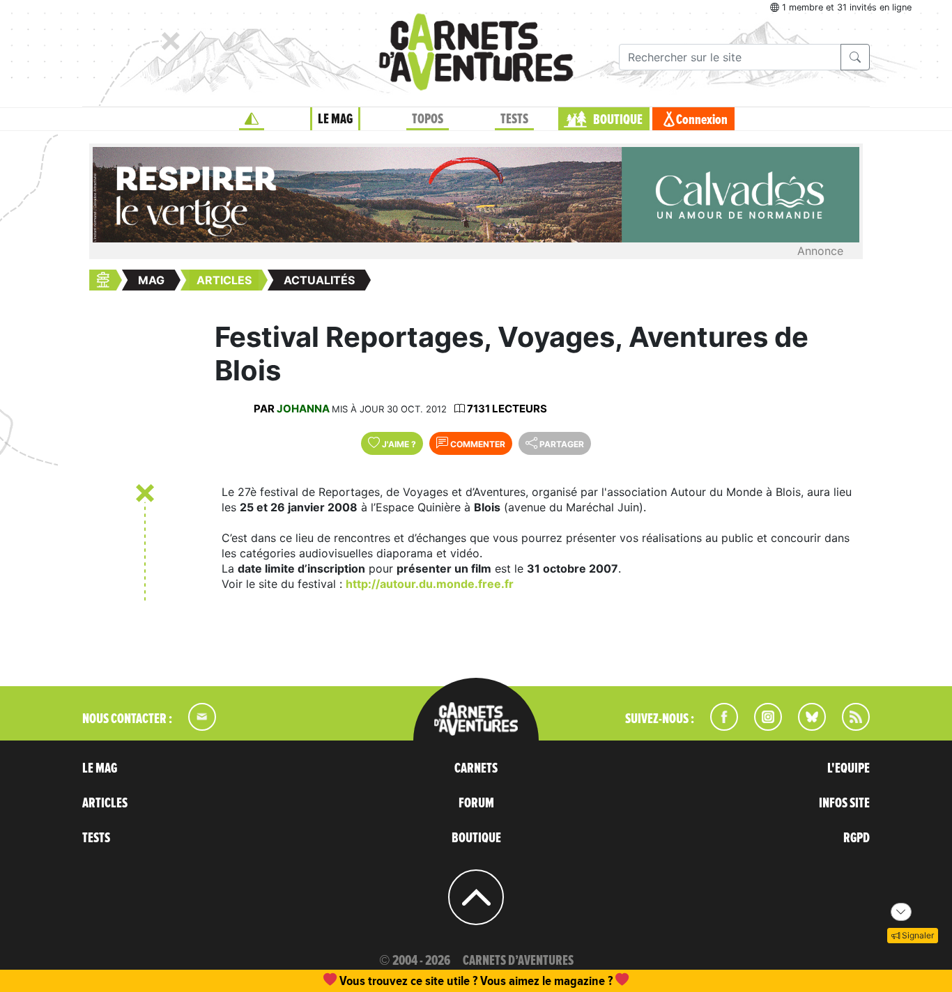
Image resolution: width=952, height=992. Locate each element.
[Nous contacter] (195, 727)
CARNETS (476, 768)
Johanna (303, 408)
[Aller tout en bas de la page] (901, 912)
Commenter (476, 444)
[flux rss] (849, 727)
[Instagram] (762, 727)
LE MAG (335, 119)
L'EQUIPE (848, 768)
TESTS (514, 119)
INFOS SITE (844, 803)
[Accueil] (251, 119)
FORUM (476, 803)
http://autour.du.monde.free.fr (430, 584)
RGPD (856, 838)
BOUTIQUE (618, 120)
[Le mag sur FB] (718, 727)
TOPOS (427, 119)
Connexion (702, 120)
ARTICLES (105, 803)
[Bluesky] (805, 727)
